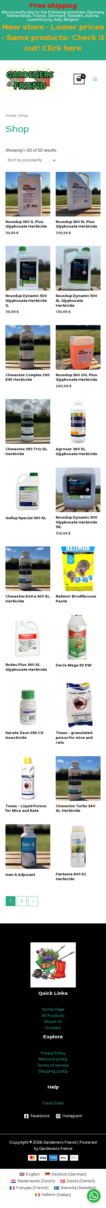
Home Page (53, 1009)
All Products (53, 1015)
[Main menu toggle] (95, 79)
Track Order (53, 1103)
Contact (53, 1028)
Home (10, 116)
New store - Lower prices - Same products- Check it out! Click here (53, 37)
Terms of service (53, 1065)
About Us (53, 1021)
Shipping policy (53, 1071)
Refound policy (53, 1059)
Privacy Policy (53, 1053)
